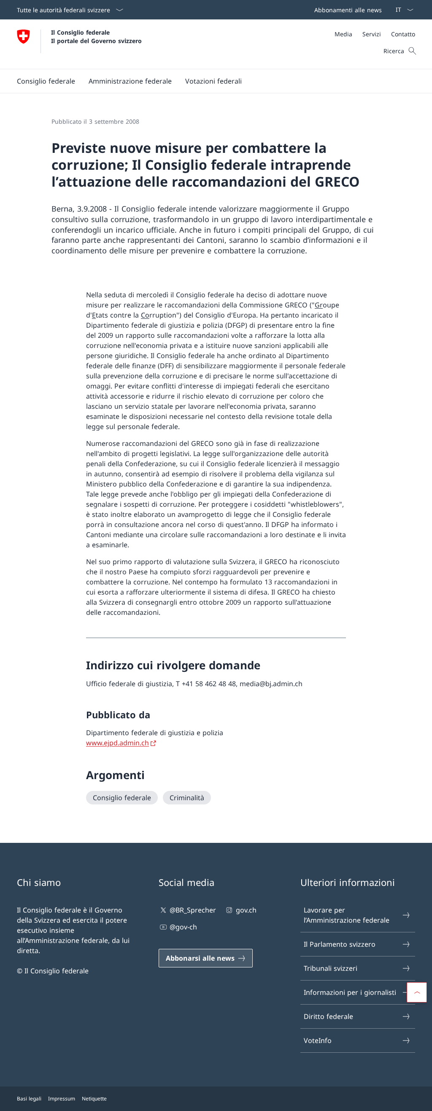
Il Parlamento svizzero (339, 944)
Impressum (61, 1098)
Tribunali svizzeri (330, 968)
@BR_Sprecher (193, 910)
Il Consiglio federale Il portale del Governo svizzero (96, 36)
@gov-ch (183, 927)
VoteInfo (318, 1040)
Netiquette (94, 1098)
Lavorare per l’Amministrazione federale (346, 915)
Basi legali (29, 1098)
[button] (46, 81)
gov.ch (246, 910)
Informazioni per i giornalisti (350, 992)
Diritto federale (328, 1016)
